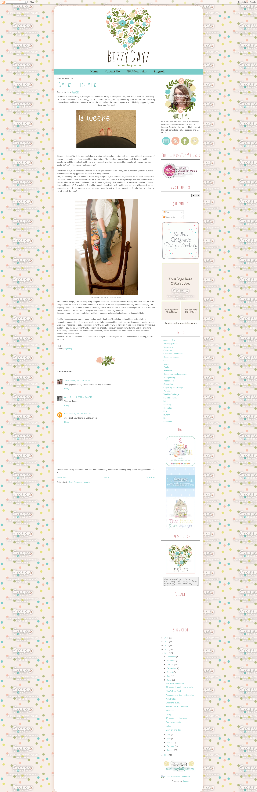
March (170, 742)
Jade (66, 380)
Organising (168, 384)
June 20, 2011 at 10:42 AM (79, 414)
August (170, 672)
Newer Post (62, 477)
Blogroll (159, 71)
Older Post (150, 477)
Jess (66, 397)
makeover (167, 421)
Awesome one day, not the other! (180, 695)
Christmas (167, 350)
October (170, 664)
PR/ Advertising (137, 71)
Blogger (185, 781)
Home (94, 71)
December (171, 657)
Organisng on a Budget (173, 388)
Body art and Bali (173, 730)
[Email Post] (59, 346)
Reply (66, 389)
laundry (166, 415)
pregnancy (68, 349)
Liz (68, 92)
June (169, 680)
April (169, 738)
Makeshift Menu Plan (175, 683)
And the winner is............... (178, 722)
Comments (170, 217)
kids (165, 411)
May (169, 735)
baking (166, 401)
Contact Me (112, 71)
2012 (166, 649)
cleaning (167, 405)
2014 (166, 642)
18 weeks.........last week (177, 718)
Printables (167, 391)
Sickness (170, 710)
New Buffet (170, 699)
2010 (166, 755)
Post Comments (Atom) (79, 482)
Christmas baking (170, 357)
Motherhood (168, 381)
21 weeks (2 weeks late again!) (179, 687)
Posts (167, 212)
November (171, 660)
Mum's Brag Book (173, 691)
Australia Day (169, 340)
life (164, 418)
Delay (168, 726)
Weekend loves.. (173, 703)
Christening (168, 347)
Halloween (167, 371)
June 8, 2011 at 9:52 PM (79, 380)
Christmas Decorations (173, 354)
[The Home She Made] (180, 529)
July (169, 676)
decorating (167, 408)
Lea (66, 414)
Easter (166, 364)
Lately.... (169, 714)
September (172, 668)
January (170, 750)
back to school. (170, 398)
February (171, 746)
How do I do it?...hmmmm (177, 707)
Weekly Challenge (171, 394)
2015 (166, 638)
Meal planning (169, 377)
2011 (166, 653)
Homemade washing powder (175, 374)
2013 (166, 645)
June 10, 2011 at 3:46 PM (81, 397)
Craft (165, 360)
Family (166, 367)
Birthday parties (170, 343)
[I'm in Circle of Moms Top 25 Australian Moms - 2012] (179, 180)
